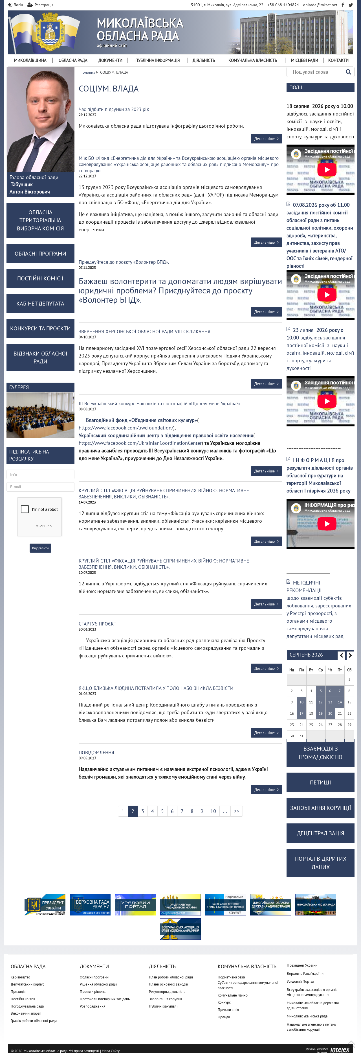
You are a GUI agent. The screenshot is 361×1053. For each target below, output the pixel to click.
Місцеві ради (304, 60)
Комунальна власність (252, 60)
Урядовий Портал (300, 981)
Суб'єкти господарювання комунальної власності (248, 985)
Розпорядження (92, 1006)
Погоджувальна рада (27, 1006)
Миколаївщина (30, 60)
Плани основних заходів (168, 984)
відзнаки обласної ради (40, 357)
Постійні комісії (23, 999)
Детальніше (265, 138)
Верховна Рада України (305, 973)
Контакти (338, 60)
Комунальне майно (233, 995)
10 (213, 811)
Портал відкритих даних (320, 863)
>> (236, 811)
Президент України (302, 965)
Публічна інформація (157, 60)
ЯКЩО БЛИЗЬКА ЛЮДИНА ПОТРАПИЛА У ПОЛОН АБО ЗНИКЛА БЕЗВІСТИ (156, 688)
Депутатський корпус (27, 984)
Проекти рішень (92, 991)
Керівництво (20, 977)
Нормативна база (231, 977)
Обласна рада (73, 60)
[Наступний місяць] (350, 655)
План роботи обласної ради (171, 977)
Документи (110, 60)
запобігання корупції (320, 808)
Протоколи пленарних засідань (105, 999)
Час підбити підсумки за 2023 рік (114, 109)
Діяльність (204, 60)
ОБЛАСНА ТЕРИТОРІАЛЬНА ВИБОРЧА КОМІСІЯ (40, 220)
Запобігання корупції (165, 999)
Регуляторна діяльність (167, 991)
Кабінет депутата (40, 303)
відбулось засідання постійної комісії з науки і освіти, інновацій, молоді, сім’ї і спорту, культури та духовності (320, 349)
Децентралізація (320, 833)
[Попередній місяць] (341, 655)
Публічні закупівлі (163, 1006)
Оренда (224, 1017)
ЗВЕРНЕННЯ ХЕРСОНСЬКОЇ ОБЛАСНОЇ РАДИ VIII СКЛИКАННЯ (144, 331)
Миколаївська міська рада (307, 1016)
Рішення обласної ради (98, 984)
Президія (18, 991)
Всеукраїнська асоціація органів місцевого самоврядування (312, 992)
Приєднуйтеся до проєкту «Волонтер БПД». (124, 262)
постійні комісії (40, 278)
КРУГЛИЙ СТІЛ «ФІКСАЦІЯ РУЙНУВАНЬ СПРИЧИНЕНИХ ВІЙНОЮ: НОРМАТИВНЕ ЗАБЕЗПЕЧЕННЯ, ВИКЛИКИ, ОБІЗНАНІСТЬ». (164, 493)
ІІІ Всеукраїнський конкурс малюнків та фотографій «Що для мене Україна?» (160, 403)
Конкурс (224, 1002)
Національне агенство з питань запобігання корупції (311, 1027)
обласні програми (40, 253)
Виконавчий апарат (26, 1013)
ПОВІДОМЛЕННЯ (96, 752)
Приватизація (228, 1009)
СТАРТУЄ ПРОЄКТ (97, 624)
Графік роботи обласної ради (34, 1020)
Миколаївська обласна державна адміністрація (313, 1005)
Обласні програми (94, 977)
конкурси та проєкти (40, 328)
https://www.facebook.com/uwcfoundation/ (126, 427)
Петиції (320, 782)
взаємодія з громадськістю (320, 753)
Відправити (40, 548)
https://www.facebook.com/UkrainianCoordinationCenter (140, 443)
